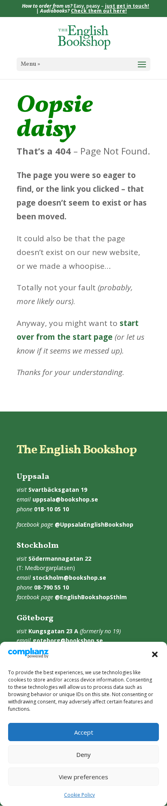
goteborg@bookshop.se (67, 640)
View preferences (83, 777)
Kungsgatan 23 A (53, 631)
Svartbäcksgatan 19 (57, 489)
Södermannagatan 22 (59, 558)
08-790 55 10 (51, 587)
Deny (83, 754)
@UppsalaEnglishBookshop (94, 524)
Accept (83, 732)
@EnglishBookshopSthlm (91, 597)
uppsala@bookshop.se (65, 499)
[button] (155, 654)
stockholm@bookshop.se (69, 577)
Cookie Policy (79, 794)
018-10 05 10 (51, 509)
